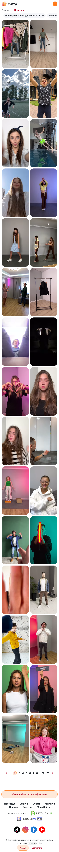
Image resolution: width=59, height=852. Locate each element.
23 (48, 773)
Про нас (13, 807)
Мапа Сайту (43, 807)
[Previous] (6, 773)
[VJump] (9, 3)
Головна (6, 10)
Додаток (27, 807)
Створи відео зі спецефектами (29, 794)
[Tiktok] (17, 829)
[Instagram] (25, 829)
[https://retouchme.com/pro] (29, 819)
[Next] (52, 773)
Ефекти (24, 803)
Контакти (50, 803)
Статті (36, 803)
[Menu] (55, 4)
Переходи (9, 803)
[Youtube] (42, 829)
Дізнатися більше (15, 64)
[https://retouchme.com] (41, 813)
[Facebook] (34, 829)
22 (42, 773)
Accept (23, 848)
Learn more (37, 848)
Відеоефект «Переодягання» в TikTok (24, 15)
